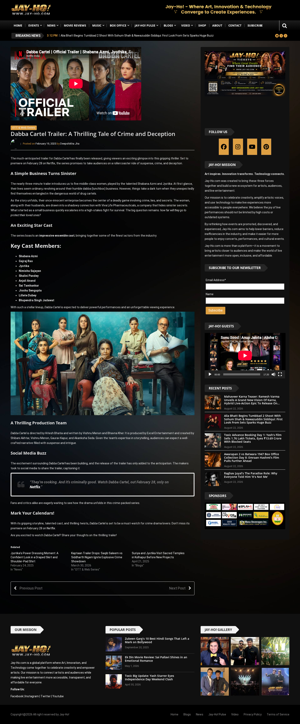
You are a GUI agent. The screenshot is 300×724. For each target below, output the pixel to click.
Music (96, 25)
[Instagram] (238, 147)
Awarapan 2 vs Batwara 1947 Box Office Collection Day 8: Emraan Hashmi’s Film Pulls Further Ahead (251, 457)
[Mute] (273, 374)
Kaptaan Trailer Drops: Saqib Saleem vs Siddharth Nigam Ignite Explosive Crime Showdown (96, 557)
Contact (234, 25)
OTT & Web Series (23, 127)
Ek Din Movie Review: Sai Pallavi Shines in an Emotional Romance (156, 659)
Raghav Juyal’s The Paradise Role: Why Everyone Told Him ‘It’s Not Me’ (250, 475)
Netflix (35, 487)
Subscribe (255, 25)
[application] (245, 355)
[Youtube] (252, 147)
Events (33, 25)
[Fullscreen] (280, 374)
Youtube (58, 696)
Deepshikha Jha (69, 143)
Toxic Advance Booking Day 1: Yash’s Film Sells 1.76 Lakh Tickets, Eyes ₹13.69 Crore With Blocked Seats (252, 438)
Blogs (168, 25)
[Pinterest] (266, 147)
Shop (202, 25)
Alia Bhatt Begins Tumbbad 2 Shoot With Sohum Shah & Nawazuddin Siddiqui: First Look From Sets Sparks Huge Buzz (137, 35)
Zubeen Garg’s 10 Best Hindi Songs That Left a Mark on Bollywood (157, 640)
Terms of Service (278, 714)
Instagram (32, 696)
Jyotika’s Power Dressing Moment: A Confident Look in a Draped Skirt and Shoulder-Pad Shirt (34, 557)
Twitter (46, 696)
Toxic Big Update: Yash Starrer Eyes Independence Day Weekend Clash (149, 677)
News (51, 25)
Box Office (118, 25)
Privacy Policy (253, 714)
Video (185, 25)
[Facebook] (224, 147)
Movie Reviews (75, 25)
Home (18, 25)
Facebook (17, 696)
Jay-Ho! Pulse (145, 25)
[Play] (210, 374)
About (217, 25)
